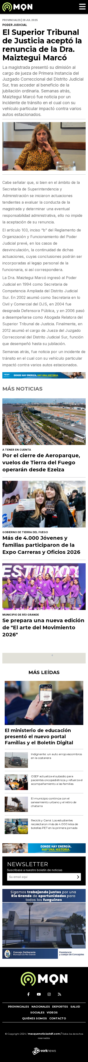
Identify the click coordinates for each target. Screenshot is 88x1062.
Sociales (37, 1012)
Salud (75, 1006)
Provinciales (18, 1006)
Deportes (60, 1006)
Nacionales (40, 1006)
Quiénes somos (34, 1018)
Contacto (57, 1018)
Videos (52, 1012)
